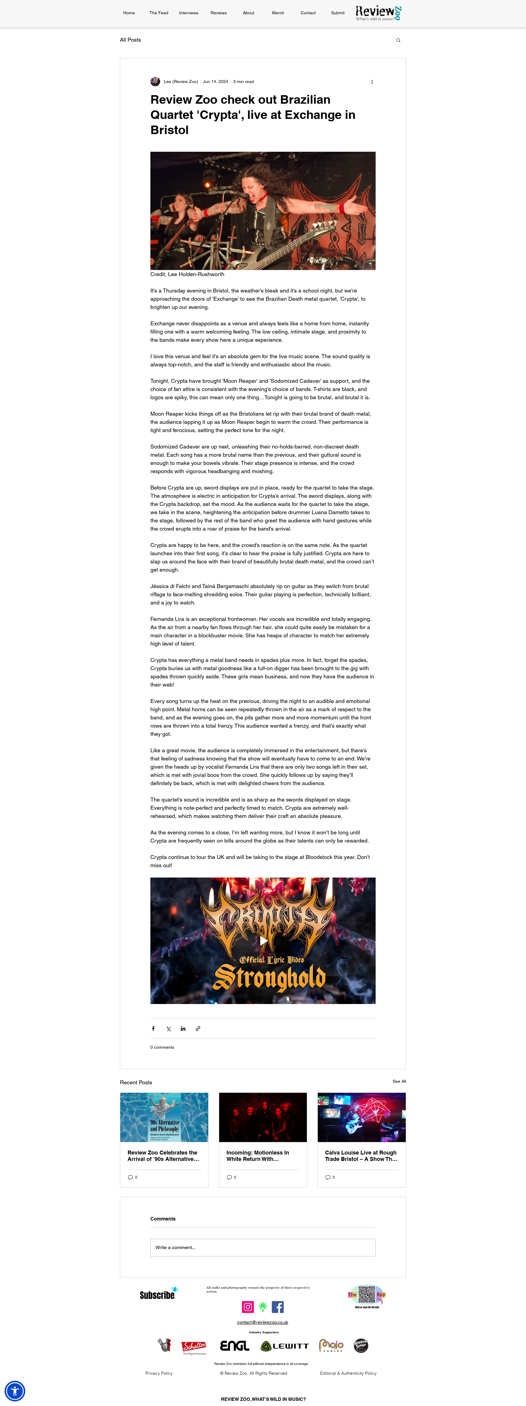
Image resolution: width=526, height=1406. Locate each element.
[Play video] (263, 941)
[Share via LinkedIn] (183, 1028)
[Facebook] (278, 1307)
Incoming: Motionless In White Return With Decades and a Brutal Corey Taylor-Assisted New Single (262, 1155)
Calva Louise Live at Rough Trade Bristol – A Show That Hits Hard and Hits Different (361, 1155)
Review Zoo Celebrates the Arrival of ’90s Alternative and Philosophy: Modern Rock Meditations (162, 1155)
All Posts (130, 39)
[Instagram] (248, 1307)
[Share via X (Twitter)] (168, 1028)
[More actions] (372, 81)
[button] (398, 39)
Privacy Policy (159, 1373)
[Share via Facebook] (153, 1028)
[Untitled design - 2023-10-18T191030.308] (263, 1307)
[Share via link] (198, 1028)
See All (399, 1081)
